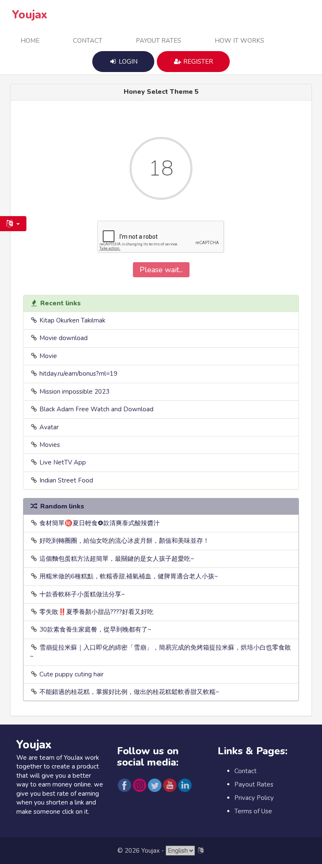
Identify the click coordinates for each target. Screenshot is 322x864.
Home (30, 40)
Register (197, 61)
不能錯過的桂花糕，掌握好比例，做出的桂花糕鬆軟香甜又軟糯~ (129, 692)
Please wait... (161, 270)
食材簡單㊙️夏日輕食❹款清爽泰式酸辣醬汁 (99, 523)
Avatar (49, 427)
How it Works (239, 40)
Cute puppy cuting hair (71, 674)
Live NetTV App (62, 462)
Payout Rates (158, 40)
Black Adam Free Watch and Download (96, 409)
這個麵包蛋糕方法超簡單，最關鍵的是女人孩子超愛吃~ (116, 559)
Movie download (63, 338)
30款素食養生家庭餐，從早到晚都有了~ (95, 629)
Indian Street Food (66, 480)
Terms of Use (253, 811)
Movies (49, 445)
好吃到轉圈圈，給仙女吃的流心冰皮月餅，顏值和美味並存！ (124, 540)
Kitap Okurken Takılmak (72, 320)
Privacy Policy (254, 798)
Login (127, 61)
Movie (48, 356)
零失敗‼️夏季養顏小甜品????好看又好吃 (96, 612)
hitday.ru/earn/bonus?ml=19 (78, 373)
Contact (87, 40)
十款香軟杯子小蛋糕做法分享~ (82, 594)
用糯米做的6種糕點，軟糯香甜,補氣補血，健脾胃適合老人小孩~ (128, 576)
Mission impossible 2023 (74, 391)
